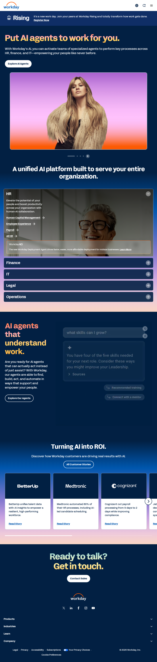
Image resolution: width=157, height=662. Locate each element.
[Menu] (151, 5)
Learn (7, 633)
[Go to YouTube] (93, 608)
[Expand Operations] (148, 296)
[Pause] (145, 336)
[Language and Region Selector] (136, 5)
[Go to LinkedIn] (71, 608)
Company (9, 641)
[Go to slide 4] (83, 156)
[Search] (144, 5)
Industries (10, 626)
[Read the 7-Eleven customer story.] (92, 122)
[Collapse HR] (148, 193)
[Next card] (148, 501)
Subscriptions (54, 650)
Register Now (41, 20)
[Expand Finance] (148, 262)
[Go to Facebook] (78, 608)
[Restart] (145, 328)
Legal (15, 650)
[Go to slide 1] (68, 156)
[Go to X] (63, 608)
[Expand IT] (148, 274)
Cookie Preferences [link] (51, 654)
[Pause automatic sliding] (88, 156)
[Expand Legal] (148, 285)
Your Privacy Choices (79, 650)
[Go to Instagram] (86, 608)
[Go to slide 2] (74, 156)
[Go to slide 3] (80, 156)
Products (9, 619)
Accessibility (37, 650)
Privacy (24, 650)
